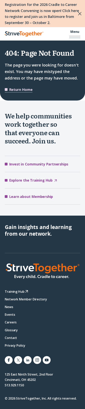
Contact (11, 338)
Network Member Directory (26, 299)
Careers (11, 322)
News (9, 307)
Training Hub (15, 291)
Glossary (11, 330)
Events (10, 314)
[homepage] (42, 271)
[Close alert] (71, 13)
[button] (74, 34)
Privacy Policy (15, 345)
